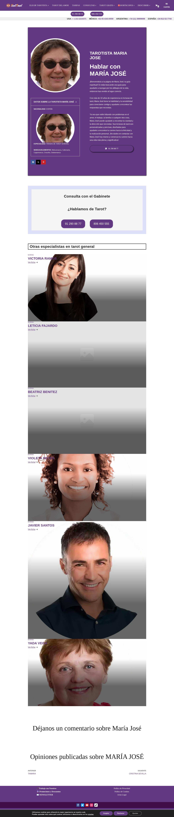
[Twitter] (82, 805)
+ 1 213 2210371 (55, 19)
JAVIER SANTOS (41, 525)
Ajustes (135, 813)
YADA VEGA (37, 643)
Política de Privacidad (122, 788)
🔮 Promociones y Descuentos (49, 792)
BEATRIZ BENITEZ (42, 392)
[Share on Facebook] (33, 162)
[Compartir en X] (38, 162)
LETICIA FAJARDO (42, 326)
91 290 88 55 (77, 14)
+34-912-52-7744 (140, 19)
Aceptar (106, 813)
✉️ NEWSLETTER (45, 795)
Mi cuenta (167, 5)
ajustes (91, 814)
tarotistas (31, 255)
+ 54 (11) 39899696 (113, 19)
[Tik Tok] (96, 805)
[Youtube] (87, 805)
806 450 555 (96, 14)
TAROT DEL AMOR (60, 5)
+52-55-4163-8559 (81, 19)
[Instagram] (91, 805)
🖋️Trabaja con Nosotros (46, 788)
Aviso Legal (121, 795)
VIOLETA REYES (41, 458)
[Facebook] (78, 805)
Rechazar (120, 813)
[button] (48, 5)
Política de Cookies (122, 792)
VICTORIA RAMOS (42, 258)
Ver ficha (31, 262)
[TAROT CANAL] (13, 5)
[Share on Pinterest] (43, 162)
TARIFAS (76, 5)
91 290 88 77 (73, 223)
